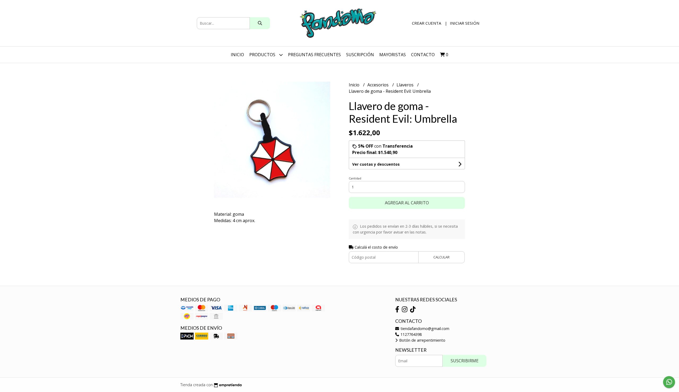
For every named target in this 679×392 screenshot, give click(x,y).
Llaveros (406, 85)
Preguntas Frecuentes (314, 55)
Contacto (423, 55)
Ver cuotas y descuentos (376, 164)
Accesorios (378, 85)
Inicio (237, 55)
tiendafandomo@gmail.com (424, 328)
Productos (262, 55)
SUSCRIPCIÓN (360, 55)
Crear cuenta (426, 23)
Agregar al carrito (407, 203)
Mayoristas (392, 55)
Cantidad (355, 178)
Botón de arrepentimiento (421, 340)
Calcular (441, 257)
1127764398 (410, 334)
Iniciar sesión (464, 23)
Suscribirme (464, 361)
